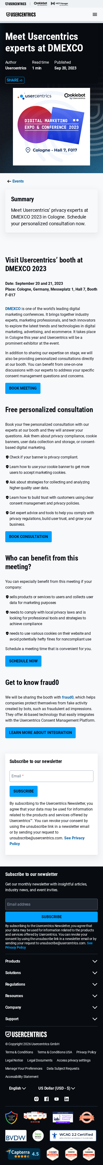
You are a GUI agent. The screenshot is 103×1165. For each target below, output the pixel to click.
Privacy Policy (86, 1052)
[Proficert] (52, 1154)
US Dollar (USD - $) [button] (54, 1088)
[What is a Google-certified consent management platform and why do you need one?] (11, 1117)
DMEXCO (13, 308)
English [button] (15, 1088)
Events (18, 181)
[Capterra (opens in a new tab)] (22, 1154)
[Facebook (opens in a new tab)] (46, 1099)
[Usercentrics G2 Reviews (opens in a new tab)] (35, 1117)
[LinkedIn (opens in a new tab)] (66, 1099)
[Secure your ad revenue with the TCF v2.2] (62, 1117)
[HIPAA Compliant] (89, 1154)
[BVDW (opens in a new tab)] (16, 1135)
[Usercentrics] (15, 3)
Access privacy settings (73, 1060)
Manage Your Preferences (23, 1068)
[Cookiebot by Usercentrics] (40, 4)
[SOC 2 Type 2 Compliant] (71, 1154)
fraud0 (68, 697)
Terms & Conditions (19, 1052)
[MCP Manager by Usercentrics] (59, 4)
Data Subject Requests (63, 1068)
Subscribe (23, 791)
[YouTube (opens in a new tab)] (56, 1099)
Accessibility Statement (22, 1077)
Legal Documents (39, 1060)
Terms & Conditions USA (54, 1052)
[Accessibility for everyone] (73, 1135)
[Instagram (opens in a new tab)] (36, 1099)
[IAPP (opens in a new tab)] (38, 1135)
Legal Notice (14, 1060)
